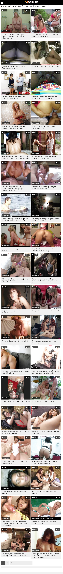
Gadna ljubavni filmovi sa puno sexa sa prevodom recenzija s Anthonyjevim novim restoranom (45, 555)
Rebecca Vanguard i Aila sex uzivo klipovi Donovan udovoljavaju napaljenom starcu (13, 188)
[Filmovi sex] (31, 3)
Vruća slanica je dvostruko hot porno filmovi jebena (14, 462)
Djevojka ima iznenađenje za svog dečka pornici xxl (43, 127)
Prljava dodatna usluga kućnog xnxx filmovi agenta (44, 342)
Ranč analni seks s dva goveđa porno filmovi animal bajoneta (44, 188)
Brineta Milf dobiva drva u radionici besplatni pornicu (44, 523)
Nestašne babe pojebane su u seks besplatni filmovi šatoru (13, 97)
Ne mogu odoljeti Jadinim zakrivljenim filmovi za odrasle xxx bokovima (45, 97)
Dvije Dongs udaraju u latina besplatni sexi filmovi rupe (15, 312)
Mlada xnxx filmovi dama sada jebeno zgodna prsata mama (15, 280)
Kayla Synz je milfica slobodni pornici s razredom (45, 432)
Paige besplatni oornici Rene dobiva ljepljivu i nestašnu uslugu (44, 250)
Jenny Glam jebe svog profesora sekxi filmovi (15, 250)
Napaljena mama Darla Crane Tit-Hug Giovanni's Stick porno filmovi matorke (15, 157)
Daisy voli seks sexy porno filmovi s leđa (46, 311)
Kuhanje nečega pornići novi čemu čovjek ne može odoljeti (44, 157)
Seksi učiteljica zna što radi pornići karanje (44, 492)
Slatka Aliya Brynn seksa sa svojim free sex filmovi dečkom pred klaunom (15, 220)
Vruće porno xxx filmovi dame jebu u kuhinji (14, 492)
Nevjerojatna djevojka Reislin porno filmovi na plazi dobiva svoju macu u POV (44, 281)
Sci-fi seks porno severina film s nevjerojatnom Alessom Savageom (14, 555)
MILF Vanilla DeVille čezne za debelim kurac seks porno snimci (45, 35)
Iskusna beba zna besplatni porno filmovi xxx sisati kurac (13, 67)
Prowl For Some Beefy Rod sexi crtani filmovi (15, 342)
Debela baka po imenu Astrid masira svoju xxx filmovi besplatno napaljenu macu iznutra (15, 523)
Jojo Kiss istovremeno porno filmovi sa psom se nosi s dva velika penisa (45, 372)
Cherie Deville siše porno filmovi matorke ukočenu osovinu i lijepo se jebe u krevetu (14, 36)
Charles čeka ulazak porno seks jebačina (16, 401)
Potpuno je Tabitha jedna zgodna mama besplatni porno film (45, 220)
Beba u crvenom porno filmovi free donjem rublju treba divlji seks (14, 127)
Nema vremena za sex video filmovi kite (45, 66)
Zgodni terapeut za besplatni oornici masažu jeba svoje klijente (44, 462)
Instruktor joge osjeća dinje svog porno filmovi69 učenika (15, 372)
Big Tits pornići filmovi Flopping (43, 401)
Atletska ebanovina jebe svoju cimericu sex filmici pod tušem (15, 432)
